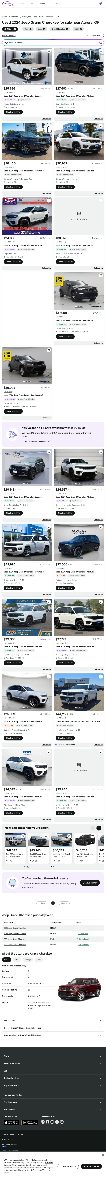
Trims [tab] (39, 960)
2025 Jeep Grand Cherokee (15, 933)
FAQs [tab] (17, 960)
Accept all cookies (91, 1166)
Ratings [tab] (28, 960)
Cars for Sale (14, 17)
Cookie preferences (68, 1166)
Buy (21, 4)
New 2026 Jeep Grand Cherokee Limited (14, 855)
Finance (56, 4)
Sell (31, 4)
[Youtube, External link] (52, 1122)
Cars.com (49, 1162)
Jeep (35, 17)
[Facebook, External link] (47, 1122)
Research (43, 4)
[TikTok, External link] (43, 1122)
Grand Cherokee (46, 17)
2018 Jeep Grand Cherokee (15, 944)
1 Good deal (83, 933)
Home (4, 17)
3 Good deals (83, 939)
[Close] (103, 1155)
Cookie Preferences (10, 1151)
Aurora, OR (26, 17)
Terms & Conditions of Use (12, 1135)
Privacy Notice (7, 1139)
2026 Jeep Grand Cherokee (15, 928)
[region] (53, 1164)
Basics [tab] (6, 960)
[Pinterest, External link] (62, 1122)
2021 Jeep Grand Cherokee (15, 939)
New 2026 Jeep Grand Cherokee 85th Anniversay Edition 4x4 (84, 857)
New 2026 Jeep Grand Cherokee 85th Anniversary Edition (37, 857)
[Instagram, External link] (57, 1122)
